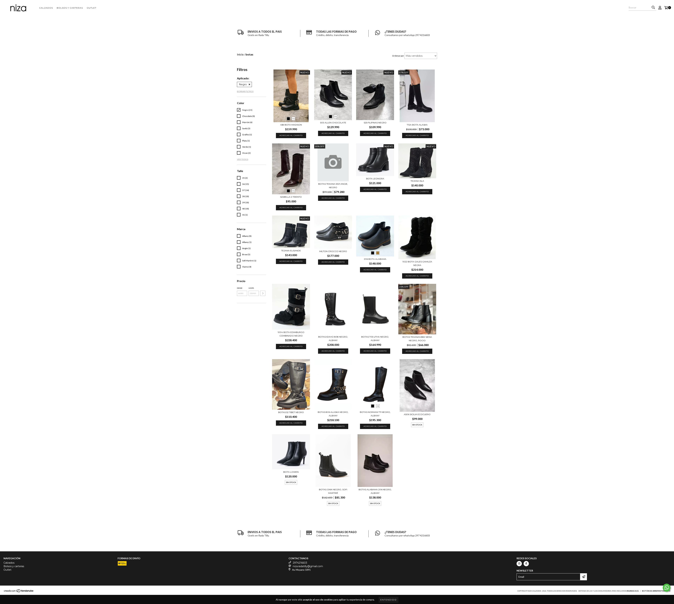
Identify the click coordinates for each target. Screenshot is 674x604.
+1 (293, 119)
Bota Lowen (291, 472)
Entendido (388, 599)
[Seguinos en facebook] (526, 563)
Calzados (46, 7)
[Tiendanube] (19, 592)
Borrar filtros (245, 91)
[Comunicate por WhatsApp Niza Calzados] (666, 588)
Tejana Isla (417, 181)
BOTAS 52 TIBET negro (291, 412)
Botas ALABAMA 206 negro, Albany (375, 491)
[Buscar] (653, 7)
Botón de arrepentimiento (656, 591)
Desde (239, 288)
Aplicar (262, 293)
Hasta (251, 288)
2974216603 (300, 562)
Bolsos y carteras (70, 7)
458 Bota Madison (291, 124)
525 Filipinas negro (375, 122)
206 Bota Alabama (375, 259)
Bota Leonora (375, 178)
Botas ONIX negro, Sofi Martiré (333, 491)
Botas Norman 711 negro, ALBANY (375, 414)
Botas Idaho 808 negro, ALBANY (333, 338)
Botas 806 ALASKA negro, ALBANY (333, 414)
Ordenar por (398, 55)
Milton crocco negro (333, 251)
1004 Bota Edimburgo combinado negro (291, 334)
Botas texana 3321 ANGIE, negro (333, 186)
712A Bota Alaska (417, 124)
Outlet (91, 7)
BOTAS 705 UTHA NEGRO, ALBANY (375, 338)
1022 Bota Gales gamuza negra (417, 263)
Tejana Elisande (291, 250)
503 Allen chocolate (333, 122)
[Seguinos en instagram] (519, 563)
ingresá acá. (633, 591)
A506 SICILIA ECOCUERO (417, 414)
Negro (243, 84)
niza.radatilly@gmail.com (308, 566)
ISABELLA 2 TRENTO (291, 197)
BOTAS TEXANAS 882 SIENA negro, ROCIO (417, 339)
